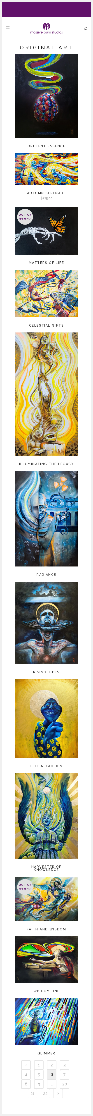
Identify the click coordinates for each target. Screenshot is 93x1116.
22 (45, 1093)
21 (32, 1093)
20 (64, 1084)
